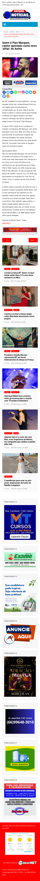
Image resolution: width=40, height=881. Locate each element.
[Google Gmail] (19, 92)
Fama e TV (15, 269)
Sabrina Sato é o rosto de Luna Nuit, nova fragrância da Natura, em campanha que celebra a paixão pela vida (19, 440)
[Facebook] (4, 92)
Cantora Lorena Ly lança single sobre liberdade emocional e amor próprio (19, 316)
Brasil (16, 433)
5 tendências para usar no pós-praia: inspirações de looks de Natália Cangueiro (18, 482)
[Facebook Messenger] (4, 96)
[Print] (34, 92)
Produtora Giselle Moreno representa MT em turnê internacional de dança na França (19, 357)
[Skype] (27, 92)
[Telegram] (30, 92)
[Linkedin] (11, 92)
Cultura (7, 269)
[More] (8, 96)
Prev (7, 240)
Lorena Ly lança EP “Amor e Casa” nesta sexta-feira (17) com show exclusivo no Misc (19, 275)
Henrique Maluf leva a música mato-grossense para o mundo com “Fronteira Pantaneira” (18, 398)
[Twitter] (8, 92)
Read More (6, 223)
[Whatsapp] (15, 92)
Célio (7, 281)
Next (32, 240)
